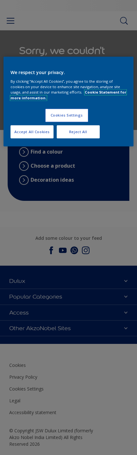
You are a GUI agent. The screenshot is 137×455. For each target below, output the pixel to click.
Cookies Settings (67, 115)
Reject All (78, 131)
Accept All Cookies (32, 131)
